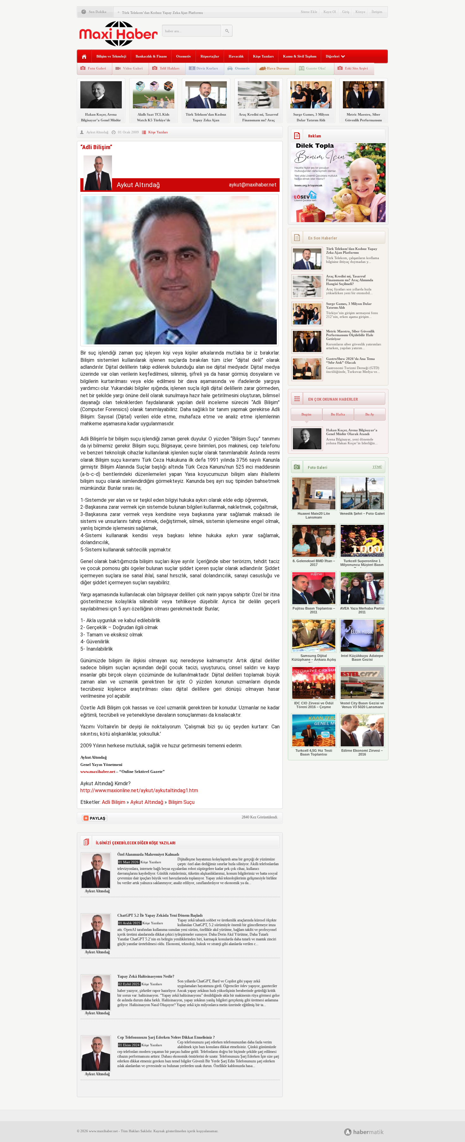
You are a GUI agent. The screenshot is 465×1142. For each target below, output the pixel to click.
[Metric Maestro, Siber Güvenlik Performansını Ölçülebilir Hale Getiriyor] (307, 351)
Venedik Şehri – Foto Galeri (362, 513)
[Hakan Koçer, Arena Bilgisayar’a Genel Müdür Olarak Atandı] (307, 448)
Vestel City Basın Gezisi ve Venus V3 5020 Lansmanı (362, 705)
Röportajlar (210, 56)
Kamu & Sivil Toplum (299, 56)
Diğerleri (332, 56)
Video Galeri (133, 68)
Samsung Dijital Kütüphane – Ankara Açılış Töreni (314, 659)
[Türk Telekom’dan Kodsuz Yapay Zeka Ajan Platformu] (307, 268)
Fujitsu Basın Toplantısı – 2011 (314, 610)
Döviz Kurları (207, 68)
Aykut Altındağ (97, 132)
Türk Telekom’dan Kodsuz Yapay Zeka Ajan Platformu (162, 13)
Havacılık (236, 56)
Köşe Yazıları (263, 56)
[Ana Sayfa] (84, 56)
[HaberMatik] (370, 1131)
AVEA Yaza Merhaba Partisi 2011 (362, 610)
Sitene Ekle (309, 12)
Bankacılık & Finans (151, 56)
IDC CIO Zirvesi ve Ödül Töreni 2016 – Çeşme (313, 705)
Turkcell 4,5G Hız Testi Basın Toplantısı (313, 752)
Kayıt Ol (330, 12)
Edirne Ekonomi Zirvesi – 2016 (362, 752)
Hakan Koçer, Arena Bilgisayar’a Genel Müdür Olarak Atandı (351, 432)
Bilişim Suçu (181, 802)
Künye (360, 12)
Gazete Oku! (316, 68)
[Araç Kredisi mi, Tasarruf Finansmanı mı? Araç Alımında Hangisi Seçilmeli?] (307, 296)
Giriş (345, 12)
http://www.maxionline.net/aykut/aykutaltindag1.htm (139, 790)
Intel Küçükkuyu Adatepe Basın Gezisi (362, 657)
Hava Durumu (278, 68)
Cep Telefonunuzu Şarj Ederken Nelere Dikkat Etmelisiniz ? (166, 1037)
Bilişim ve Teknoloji (111, 56)
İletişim (377, 12)
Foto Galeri (97, 68)
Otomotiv (183, 56)
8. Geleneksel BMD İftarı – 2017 (314, 563)
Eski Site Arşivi (356, 68)
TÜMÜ (377, 467)
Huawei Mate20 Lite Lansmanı (314, 515)
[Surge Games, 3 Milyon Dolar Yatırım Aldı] (307, 323)
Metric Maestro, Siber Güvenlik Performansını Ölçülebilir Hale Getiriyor (350, 335)
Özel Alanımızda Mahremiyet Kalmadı (148, 854)
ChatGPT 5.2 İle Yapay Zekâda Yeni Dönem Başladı (159, 915)
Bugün (306, 414)
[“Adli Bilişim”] (179, 348)
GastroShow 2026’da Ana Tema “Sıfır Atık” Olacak (350, 360)
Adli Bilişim (113, 802)
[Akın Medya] (348, 1132)
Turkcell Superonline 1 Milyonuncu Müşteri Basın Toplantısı (362, 564)
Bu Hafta (338, 414)
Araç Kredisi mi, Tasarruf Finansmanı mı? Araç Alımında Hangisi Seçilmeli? (349, 280)
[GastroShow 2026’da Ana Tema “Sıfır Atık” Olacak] (307, 378)
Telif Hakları (169, 68)
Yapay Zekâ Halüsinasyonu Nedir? (145, 976)
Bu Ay (369, 414)
